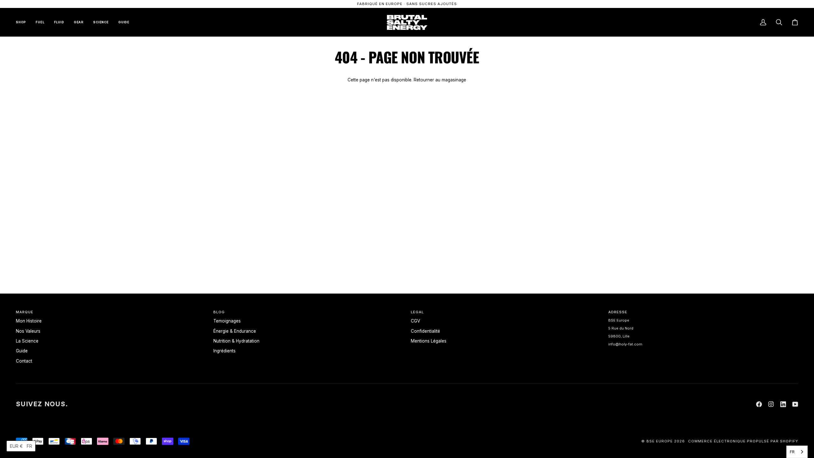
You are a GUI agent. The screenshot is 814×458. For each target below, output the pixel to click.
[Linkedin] (783, 404)
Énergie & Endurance (234, 331)
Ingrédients (224, 350)
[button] (21, 446)
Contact (24, 361)
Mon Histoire (29, 320)
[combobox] (797, 452)
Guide (22, 350)
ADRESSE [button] (617, 312)
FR (792, 451)
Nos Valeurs (28, 331)
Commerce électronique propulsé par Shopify (743, 441)
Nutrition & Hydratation (236, 341)
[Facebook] (759, 404)
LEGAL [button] (417, 312)
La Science (27, 341)
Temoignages (227, 320)
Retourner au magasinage (440, 79)
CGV (415, 320)
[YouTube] (795, 404)
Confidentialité (425, 331)
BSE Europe (659, 441)
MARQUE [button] (24, 312)
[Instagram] (771, 404)
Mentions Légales (428, 341)
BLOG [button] (219, 312)
